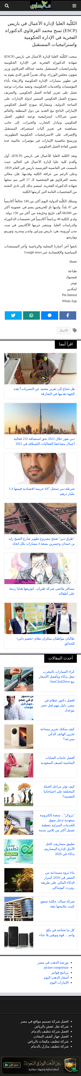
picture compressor (56, 967)
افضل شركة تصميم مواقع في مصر (45, 1021)
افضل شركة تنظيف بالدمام (50, 1031)
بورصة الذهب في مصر (53, 962)
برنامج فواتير (60, 972)
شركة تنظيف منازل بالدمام (50, 1046)
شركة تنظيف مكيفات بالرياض (48, 1041)
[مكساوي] (40, 5)
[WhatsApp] (31, 315)
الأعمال (63, 330)
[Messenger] (49, 315)
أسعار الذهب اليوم (56, 977)
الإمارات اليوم (59, 982)
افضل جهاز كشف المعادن (51, 1036)
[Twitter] (13, 315)
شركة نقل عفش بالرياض (51, 1026)
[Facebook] (67, 315)
